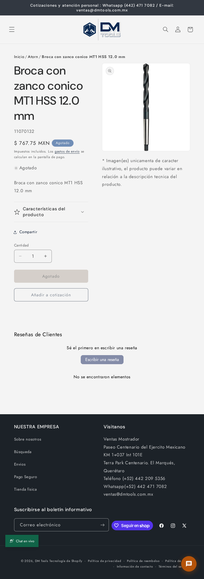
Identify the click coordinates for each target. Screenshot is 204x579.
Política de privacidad (104, 561)
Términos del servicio (174, 566)
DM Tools (41, 561)
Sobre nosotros (27, 439)
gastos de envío (67, 151)
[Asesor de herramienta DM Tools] (189, 564)
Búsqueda (23, 452)
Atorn (33, 57)
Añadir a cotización (51, 295)
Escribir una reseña (102, 359)
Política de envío (177, 561)
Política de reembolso (143, 561)
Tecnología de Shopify (65, 561)
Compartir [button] (28, 232)
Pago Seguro (25, 477)
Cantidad (21, 245)
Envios (20, 464)
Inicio (19, 57)
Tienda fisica (25, 489)
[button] (12, 29)
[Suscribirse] (102, 524)
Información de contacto (135, 566)
